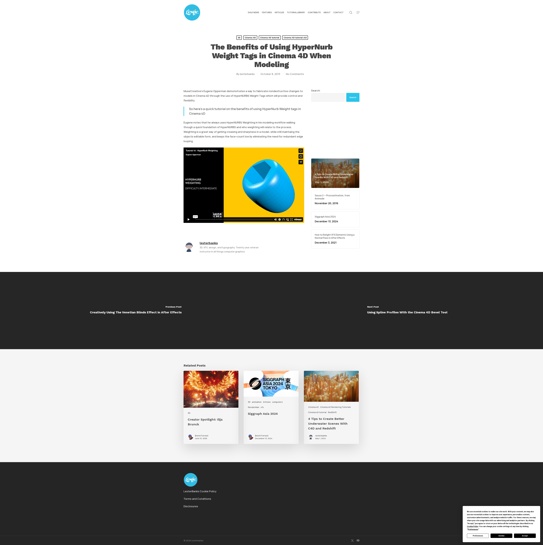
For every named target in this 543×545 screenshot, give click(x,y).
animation (257, 402)
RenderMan (253, 407)
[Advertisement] (335, 130)
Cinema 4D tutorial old (295, 37)
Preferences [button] (473, 529)
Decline (501, 536)
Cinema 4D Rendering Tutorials (335, 407)
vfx (262, 407)
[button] (358, 12)
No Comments (295, 74)
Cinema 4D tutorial (269, 37)
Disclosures (191, 506)
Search (315, 90)
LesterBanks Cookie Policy (200, 491)
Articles (267, 402)
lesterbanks (247, 74)
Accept (525, 536)
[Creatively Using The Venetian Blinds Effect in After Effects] (136, 310)
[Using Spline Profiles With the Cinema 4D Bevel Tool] (407, 310)
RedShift (332, 412)
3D (239, 37)
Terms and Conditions (197, 498)
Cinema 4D (250, 37)
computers (277, 402)
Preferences (478, 536)
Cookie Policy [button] (472, 526)
